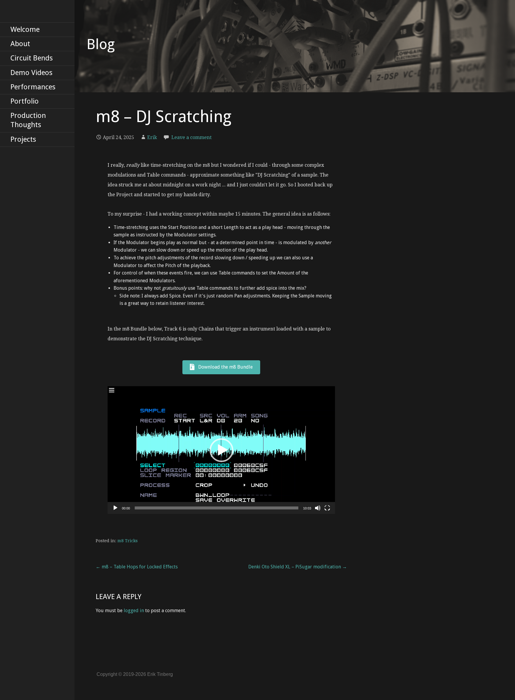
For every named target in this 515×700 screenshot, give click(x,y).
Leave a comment (191, 137)
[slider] (216, 507)
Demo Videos (31, 72)
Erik (152, 137)
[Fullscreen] (327, 508)
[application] (221, 450)
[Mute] (318, 508)
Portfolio (24, 101)
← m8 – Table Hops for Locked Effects (137, 567)
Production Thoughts (28, 120)
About (20, 44)
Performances (32, 87)
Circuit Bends (31, 58)
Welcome (25, 29)
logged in (134, 610)
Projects (23, 139)
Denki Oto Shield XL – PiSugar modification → (297, 567)
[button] (221, 450)
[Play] (115, 508)
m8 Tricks (127, 540)
